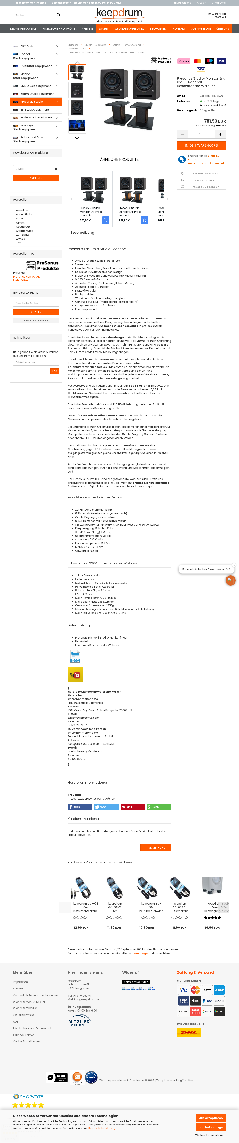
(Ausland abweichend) (213, 105)
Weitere (87, 28)
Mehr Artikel (20, 280)
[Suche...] (58, 15)
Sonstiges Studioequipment (25, 127)
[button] (182, 3)
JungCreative (184, 1080)
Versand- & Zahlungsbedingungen (35, 995)
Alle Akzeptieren (211, 1118)
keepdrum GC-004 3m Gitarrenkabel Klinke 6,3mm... (180, 907)
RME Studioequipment (35, 86)
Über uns (222, 28)
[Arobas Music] (36, 231)
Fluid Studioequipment (36, 66)
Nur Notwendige (211, 1127)
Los (54, 371)
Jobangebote (201, 28)
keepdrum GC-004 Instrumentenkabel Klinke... (151, 907)
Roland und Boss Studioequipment (28, 139)
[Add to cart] (105, 220)
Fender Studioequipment (25, 56)
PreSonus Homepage (27, 276)
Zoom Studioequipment (37, 94)
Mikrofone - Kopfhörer (60, 28)
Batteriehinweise (24, 1015)
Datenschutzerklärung (101, 1128)
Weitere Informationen (210, 1135)
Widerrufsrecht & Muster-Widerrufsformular (30, 1005)
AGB (15, 1021)
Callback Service (24, 1035)
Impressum (20, 982)
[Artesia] (36, 239)
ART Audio (27, 46)
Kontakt (179, 28)
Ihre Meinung (155, 848)
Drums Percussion (23, 28)
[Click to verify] (58, 1080)
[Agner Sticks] (36, 215)
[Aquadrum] (36, 227)
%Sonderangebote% (129, 28)
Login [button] (202, 2)
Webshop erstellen (111, 1080)
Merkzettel (220, 2)
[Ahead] (36, 219)
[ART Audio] (36, 235)
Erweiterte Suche (36, 320)
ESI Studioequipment (34, 109)
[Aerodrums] (36, 210)
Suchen (103, 28)
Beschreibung (82, 232)
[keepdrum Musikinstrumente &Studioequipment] (119, 15)
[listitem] (94, 199)
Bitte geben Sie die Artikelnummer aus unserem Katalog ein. (35, 354)
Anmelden (36, 177)
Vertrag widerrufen (136, 982)
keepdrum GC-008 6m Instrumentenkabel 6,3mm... (85, 907)
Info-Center (158, 28)
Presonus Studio (31, 101)
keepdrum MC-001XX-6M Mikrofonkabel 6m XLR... (115, 907)
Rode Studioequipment (36, 117)
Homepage (140, 953)
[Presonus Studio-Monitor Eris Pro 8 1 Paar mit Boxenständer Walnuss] (130, 99)
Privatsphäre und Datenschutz (33, 1028)
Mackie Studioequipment (25, 76)
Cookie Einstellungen (26, 1041)
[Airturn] (36, 223)
